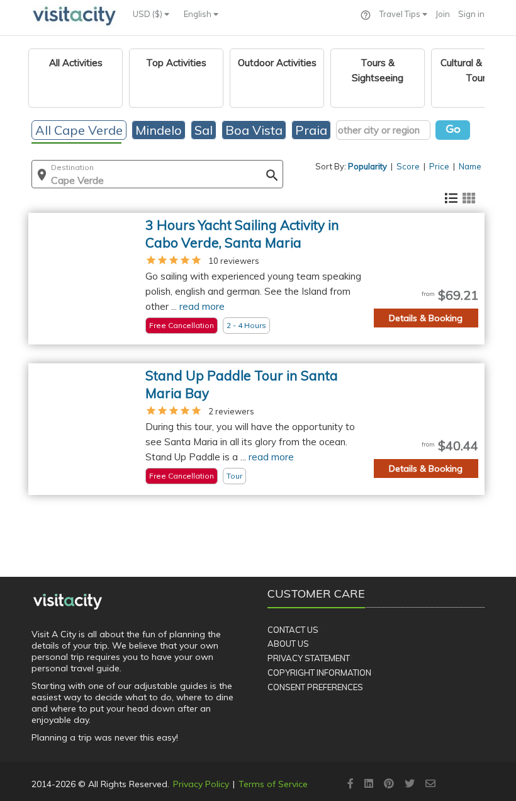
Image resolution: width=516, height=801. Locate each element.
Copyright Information (319, 673)
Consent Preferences (315, 687)
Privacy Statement (308, 658)
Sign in (471, 14)
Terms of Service (273, 784)
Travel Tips (400, 14)
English (198, 14)
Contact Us (292, 630)
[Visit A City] (67, 601)
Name (470, 166)
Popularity (367, 166)
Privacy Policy (201, 784)
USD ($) (148, 14)
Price (439, 166)
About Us (288, 644)
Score (408, 166)
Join (442, 14)
